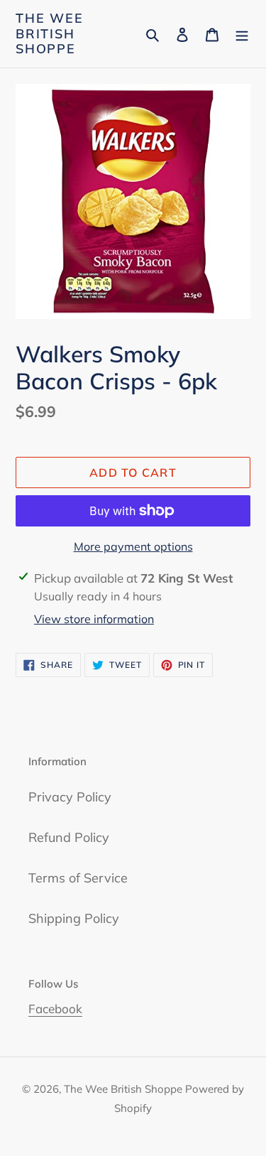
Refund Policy (68, 837)
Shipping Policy (73, 918)
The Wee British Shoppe (50, 34)
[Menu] (242, 33)
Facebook (55, 1008)
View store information (94, 619)
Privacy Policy (69, 797)
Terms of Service (78, 878)
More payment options (133, 546)
